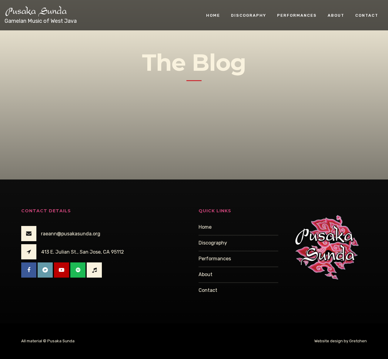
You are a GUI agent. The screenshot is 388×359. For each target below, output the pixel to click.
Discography (248, 15)
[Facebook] (28, 270)
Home (213, 15)
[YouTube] (61, 270)
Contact (366, 15)
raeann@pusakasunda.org (70, 234)
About (336, 15)
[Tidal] (94, 270)
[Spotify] (77, 270)
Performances (297, 15)
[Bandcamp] (45, 270)
